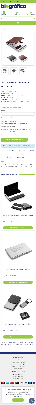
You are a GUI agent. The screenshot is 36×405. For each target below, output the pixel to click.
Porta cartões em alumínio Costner (18, 270)
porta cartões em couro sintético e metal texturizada (18, 216)
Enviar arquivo (19, 134)
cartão (9, 344)
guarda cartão (28, 344)
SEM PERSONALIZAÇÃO (10, 121)
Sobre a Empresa (18, 360)
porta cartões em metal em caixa (14, 29)
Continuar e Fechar (18, 400)
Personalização (7, 118)
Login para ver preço (9, 91)
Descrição (7, 157)
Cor (3, 110)
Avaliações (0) (19, 157)
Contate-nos (18, 374)
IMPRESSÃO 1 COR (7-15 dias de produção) (16, 123)
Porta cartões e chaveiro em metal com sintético (18, 325)
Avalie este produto (26, 150)
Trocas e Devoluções (18, 362)
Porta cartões (11, 342)
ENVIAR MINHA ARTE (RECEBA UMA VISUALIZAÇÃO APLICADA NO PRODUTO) (15, 130)
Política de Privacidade (18, 364)
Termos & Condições (18, 366)
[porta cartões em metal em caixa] (18, 49)
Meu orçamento (18, 368)
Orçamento (4, 14)
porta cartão (21, 342)
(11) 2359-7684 (18, 376)
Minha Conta (17, 14)
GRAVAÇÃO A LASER (9, 126)
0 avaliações (13, 150)
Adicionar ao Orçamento (14, 140)
